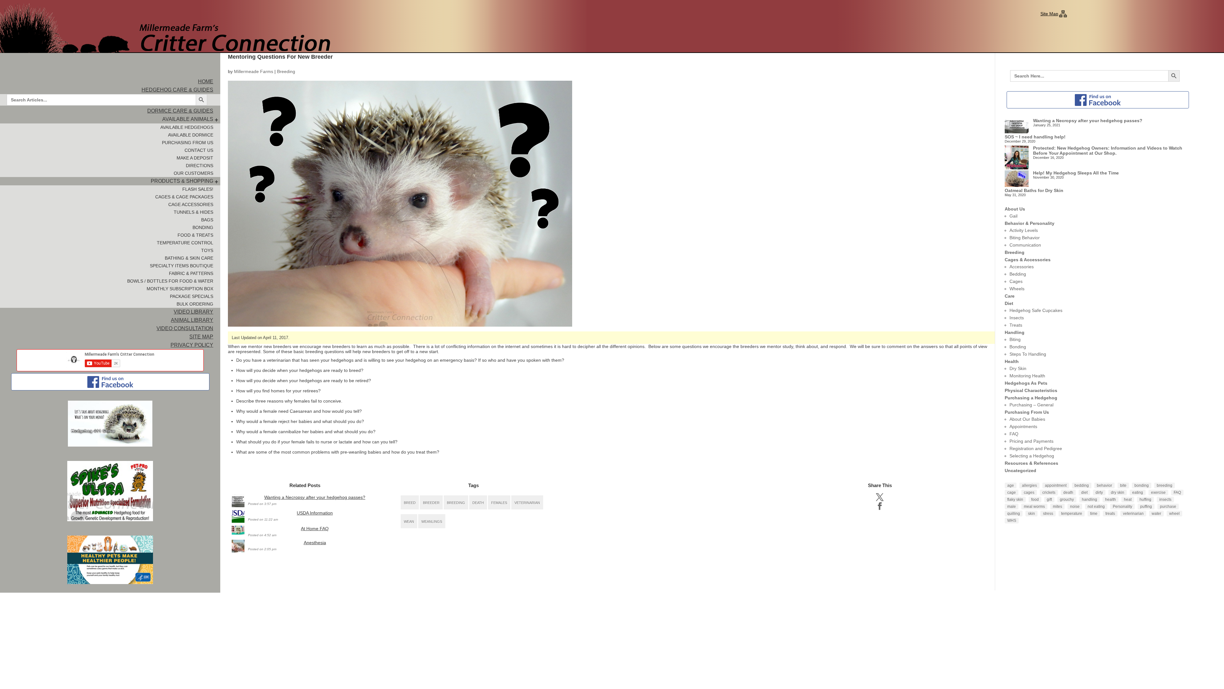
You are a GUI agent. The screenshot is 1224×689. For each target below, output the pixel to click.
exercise (1158, 492)
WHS (1011, 520)
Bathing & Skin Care (189, 258)
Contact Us (199, 150)
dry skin (1117, 492)
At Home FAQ (315, 528)
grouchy (1067, 499)
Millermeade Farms (253, 71)
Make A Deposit (195, 157)
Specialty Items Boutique (181, 265)
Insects (1016, 317)
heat (1128, 499)
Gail (1013, 216)
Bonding (203, 227)
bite (1123, 485)
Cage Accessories (190, 204)
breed (410, 503)
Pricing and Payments (1031, 441)
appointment (1056, 485)
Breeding (286, 71)
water (1156, 513)
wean (409, 521)
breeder (431, 503)
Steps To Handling (1027, 354)
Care (1010, 296)
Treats (1015, 325)
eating (1137, 492)
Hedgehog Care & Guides (177, 90)
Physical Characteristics (1031, 390)
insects (1165, 499)
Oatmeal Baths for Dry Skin (1034, 190)
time (1093, 513)
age (1010, 485)
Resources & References (1031, 463)
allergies (1029, 485)
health (1110, 499)
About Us (1015, 208)
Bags (207, 219)
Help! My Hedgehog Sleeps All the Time (1076, 172)
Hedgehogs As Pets (1026, 383)
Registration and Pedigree (1035, 448)
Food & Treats (195, 235)
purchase (1168, 506)
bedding (1082, 485)
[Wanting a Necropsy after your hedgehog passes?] (1017, 126)
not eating (1096, 506)
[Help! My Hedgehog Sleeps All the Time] (1017, 179)
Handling (1014, 332)
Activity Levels (1023, 230)
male (1011, 506)
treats (1110, 513)
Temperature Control (185, 242)
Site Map (1049, 13)
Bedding (1017, 274)
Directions (199, 165)
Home (205, 81)
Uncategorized (1020, 470)
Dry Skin (1017, 368)
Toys (207, 250)
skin (1031, 513)
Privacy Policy (192, 345)
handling (1089, 499)
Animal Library (192, 320)
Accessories (1021, 266)
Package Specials (191, 296)
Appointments (1023, 426)
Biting (1015, 339)
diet (1084, 492)
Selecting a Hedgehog (1031, 455)
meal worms (1034, 506)
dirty (1099, 492)
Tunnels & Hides (193, 212)
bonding (1141, 485)
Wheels (1016, 288)
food (1035, 499)
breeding (456, 503)
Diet (1009, 303)
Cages (1016, 281)
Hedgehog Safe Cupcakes (1035, 310)
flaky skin (1015, 499)
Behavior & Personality (1029, 223)
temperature (1071, 513)
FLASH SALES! (197, 189)
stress (1048, 513)
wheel (1174, 513)
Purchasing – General (1031, 404)
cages (1029, 492)
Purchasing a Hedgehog (1031, 397)
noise (1075, 506)
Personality (1122, 506)
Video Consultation (185, 328)
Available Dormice (190, 134)
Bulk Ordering (195, 304)
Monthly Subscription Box (180, 288)
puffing (1146, 506)
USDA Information (315, 512)
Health (1012, 361)
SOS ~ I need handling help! (1035, 136)
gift (1049, 499)
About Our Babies (1027, 419)
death (478, 503)
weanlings (431, 521)
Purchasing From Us (187, 142)
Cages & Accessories (1028, 259)
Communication (1025, 245)
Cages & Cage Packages (184, 196)
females (499, 503)
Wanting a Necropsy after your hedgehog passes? (314, 497)
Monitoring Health (1027, 375)
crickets (1048, 492)
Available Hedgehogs (186, 127)
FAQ (1013, 433)
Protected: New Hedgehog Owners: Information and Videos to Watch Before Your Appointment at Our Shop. (1107, 150)
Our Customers (193, 173)
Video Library (193, 312)
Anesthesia (315, 542)
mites (1057, 506)
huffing (1145, 499)
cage (1011, 492)
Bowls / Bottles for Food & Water (170, 281)
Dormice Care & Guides (180, 111)
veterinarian (527, 503)
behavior (1104, 485)
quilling (1013, 513)
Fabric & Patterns (191, 273)
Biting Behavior (1024, 237)
